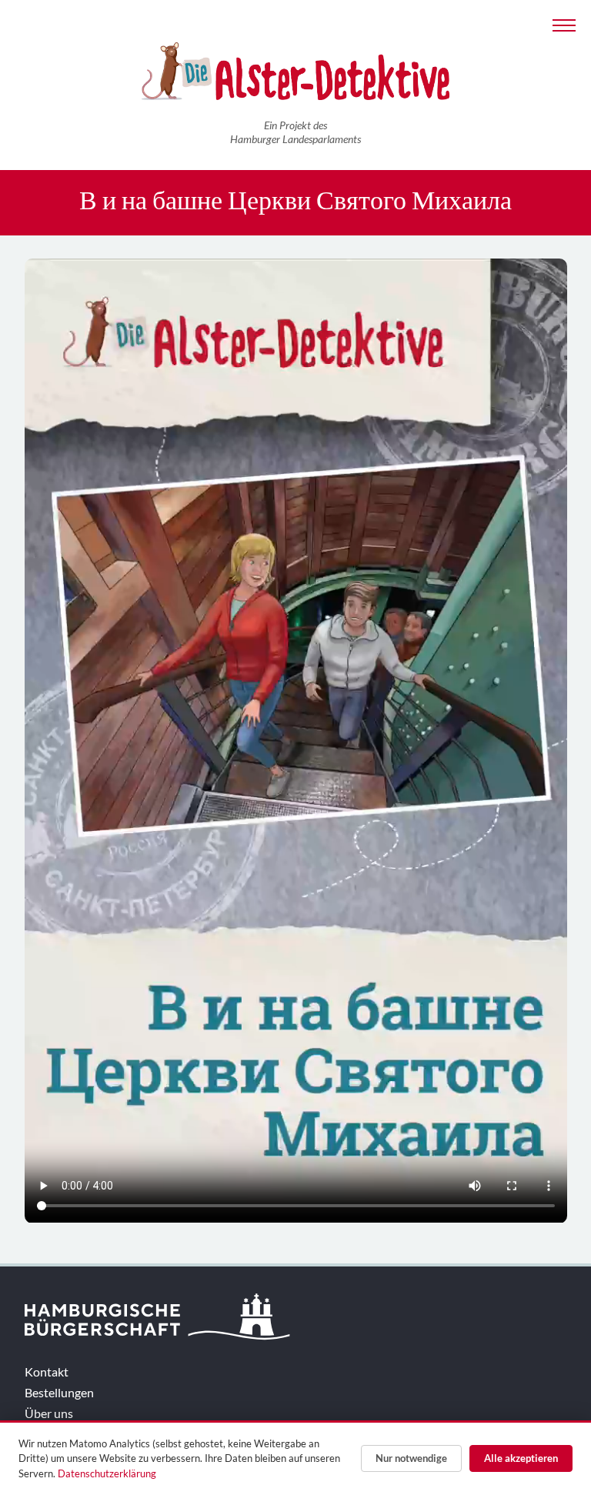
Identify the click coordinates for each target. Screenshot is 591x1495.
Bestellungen (59, 1392)
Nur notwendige (411, 1458)
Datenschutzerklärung (107, 1473)
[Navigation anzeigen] (564, 23)
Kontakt (46, 1371)
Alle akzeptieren (521, 1458)
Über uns (49, 1413)
